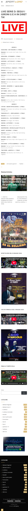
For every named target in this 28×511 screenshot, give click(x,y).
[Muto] (22, 383)
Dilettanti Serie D (10, 5)
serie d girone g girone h (12, 163)
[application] (14, 377)
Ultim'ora (12, 42)
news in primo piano (7, 417)
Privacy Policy (10, 500)
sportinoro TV (6, 426)
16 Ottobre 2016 (19, 39)
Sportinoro (13, 499)
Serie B (4, 421)
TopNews (21, 163)
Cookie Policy (17, 500)
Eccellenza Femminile (7, 412)
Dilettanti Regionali (7, 404)
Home (2, 5)
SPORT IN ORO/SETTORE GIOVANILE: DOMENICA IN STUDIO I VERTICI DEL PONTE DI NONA (7, 200)
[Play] (3, 383)
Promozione (5, 419)
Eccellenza (5, 409)
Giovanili (4, 414)
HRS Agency (16, 506)
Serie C (4, 424)
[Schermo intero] (25, 383)
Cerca (2, 390)
